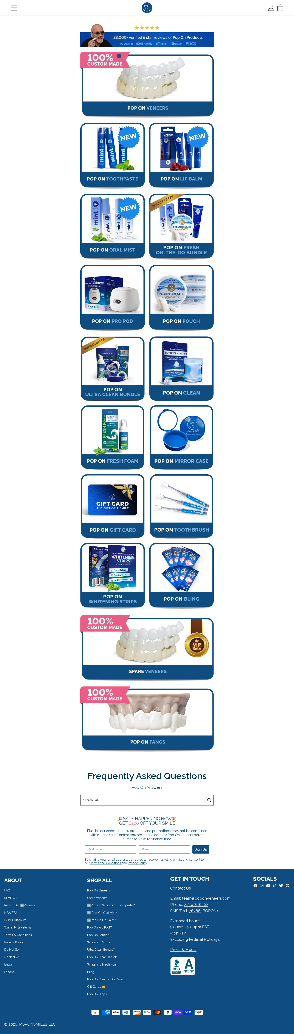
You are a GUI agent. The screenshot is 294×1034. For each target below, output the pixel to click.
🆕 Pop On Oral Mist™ (102, 912)
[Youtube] (268, 885)
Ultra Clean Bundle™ (101, 949)
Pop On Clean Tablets (102, 957)
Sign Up (201, 849)
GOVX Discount (15, 920)
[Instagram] (262, 885)
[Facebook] (255, 885)
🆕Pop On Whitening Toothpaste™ (111, 905)
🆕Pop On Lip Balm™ (102, 920)
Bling (90, 972)
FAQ (7, 890)
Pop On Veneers (98, 890)
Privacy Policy (137, 863)
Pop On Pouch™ (98, 935)
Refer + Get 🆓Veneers (19, 905)
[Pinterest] (287, 885)
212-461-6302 (196, 904)
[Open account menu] (271, 7)
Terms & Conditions (18, 935)
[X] (281, 885)
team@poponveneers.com (206, 898)
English (9, 964)
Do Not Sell (12, 949)
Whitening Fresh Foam (103, 964)
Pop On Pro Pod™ (99, 927)
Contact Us (12, 957)
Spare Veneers (97, 898)
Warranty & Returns (17, 927)
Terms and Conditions (106, 863)
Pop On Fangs (97, 994)
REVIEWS (10, 898)
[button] (14, 8)
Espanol (9, 972)
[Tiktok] (274, 885)
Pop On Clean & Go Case (104, 979)
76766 (195, 910)
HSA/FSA (10, 912)
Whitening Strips (98, 942)
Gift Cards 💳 (96, 986)
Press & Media (183, 949)
